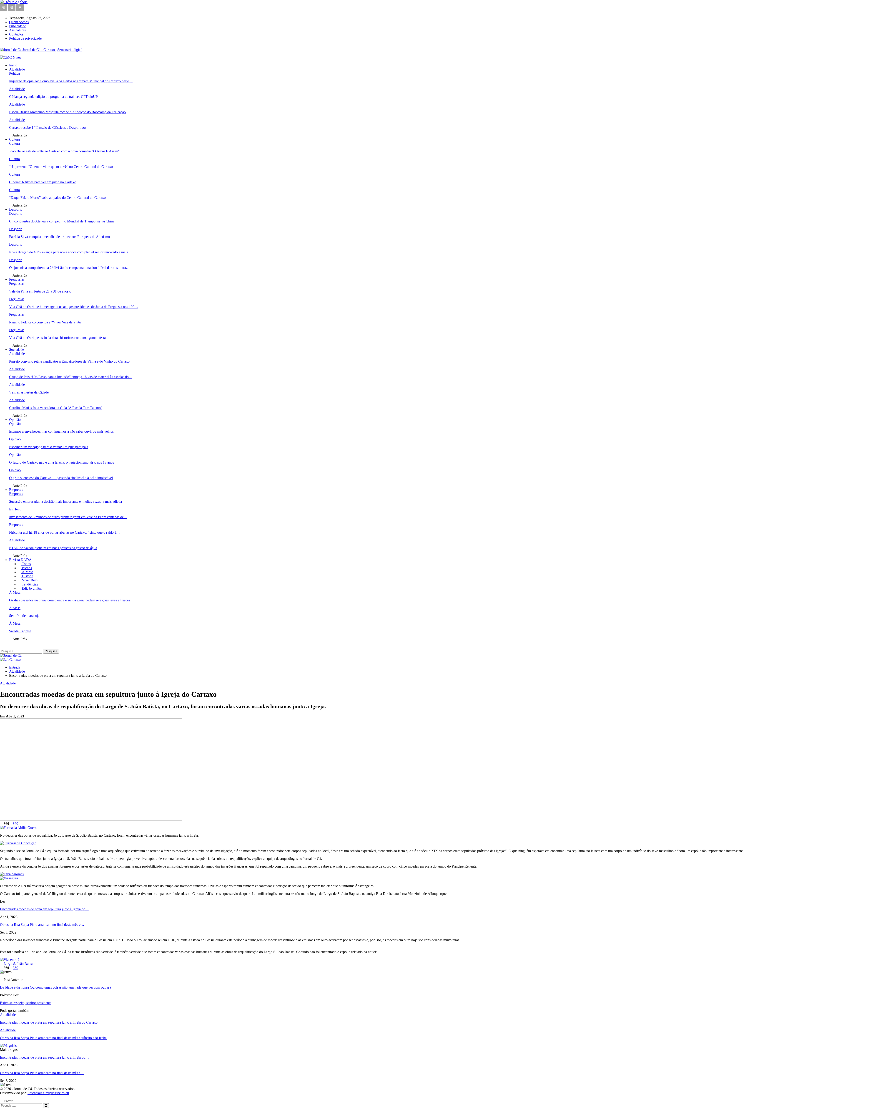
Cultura (14, 139)
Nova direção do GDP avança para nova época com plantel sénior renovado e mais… (70, 252)
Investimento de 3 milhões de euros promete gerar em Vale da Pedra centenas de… (68, 517)
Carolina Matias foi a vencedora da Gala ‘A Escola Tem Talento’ (55, 408)
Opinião (15, 419)
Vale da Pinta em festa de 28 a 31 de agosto (40, 291)
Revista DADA (20, 560)
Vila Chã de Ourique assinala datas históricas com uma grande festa (57, 338)
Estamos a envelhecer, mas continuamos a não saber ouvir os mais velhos (61, 431)
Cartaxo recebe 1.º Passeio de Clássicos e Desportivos (47, 127)
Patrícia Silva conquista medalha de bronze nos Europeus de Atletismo (59, 237)
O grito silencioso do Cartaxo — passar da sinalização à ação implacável (61, 478)
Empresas (16, 490)
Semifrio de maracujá (24, 616)
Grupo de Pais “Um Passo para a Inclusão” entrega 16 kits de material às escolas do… (70, 377)
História (27, 576)
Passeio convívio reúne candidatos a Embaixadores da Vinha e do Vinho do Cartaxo (69, 361)
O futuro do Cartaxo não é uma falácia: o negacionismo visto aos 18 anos (61, 462)
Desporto (15, 209)
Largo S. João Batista (19, 964)
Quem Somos (19, 22)
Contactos (16, 34)
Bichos (26, 568)
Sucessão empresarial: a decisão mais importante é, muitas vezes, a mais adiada (65, 501)
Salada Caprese (20, 631)
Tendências (29, 584)
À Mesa (27, 572)
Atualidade (17, 69)
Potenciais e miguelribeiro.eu (48, 1093)
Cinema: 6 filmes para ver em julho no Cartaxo (42, 182)
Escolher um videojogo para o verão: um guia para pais (48, 447)
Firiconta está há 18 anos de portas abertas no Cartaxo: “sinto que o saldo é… (64, 532)
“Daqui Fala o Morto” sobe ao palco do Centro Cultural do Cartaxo (57, 197)
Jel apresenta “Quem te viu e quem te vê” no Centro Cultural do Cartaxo (61, 167)
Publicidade (17, 26)
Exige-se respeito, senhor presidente (25, 1003)
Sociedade (16, 349)
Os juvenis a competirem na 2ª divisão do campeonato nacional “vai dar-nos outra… (69, 268)
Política (14, 73)
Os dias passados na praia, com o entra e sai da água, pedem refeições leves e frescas (69, 600)
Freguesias (16, 279)
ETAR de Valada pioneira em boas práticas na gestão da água (53, 548)
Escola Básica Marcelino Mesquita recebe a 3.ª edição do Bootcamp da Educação (67, 112)
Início (13, 65)
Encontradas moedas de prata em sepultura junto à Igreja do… (44, 909)
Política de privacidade (25, 38)
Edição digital (31, 588)
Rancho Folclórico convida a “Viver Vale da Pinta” (45, 322)
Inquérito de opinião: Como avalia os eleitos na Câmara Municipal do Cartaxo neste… (71, 81)
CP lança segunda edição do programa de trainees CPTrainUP (53, 96)
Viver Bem (29, 580)
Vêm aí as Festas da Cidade (29, 392)
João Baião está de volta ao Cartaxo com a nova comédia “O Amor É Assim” (64, 151)
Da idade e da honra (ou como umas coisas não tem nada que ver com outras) (55, 987)
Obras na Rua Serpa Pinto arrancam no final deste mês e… (42, 924)
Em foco (15, 509)
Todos (26, 564)
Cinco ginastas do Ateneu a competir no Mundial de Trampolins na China (61, 221)
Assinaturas (17, 30)
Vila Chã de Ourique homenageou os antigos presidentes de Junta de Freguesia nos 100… (73, 307)
